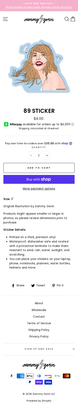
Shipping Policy (38, 330)
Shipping (24, 128)
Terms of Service (39, 323)
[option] (39, 5)
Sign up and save (39, 348)
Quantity (39, 147)
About (39, 303)
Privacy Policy (39, 336)
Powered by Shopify (39, 400)
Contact (39, 317)
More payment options (39, 189)
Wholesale (39, 310)
